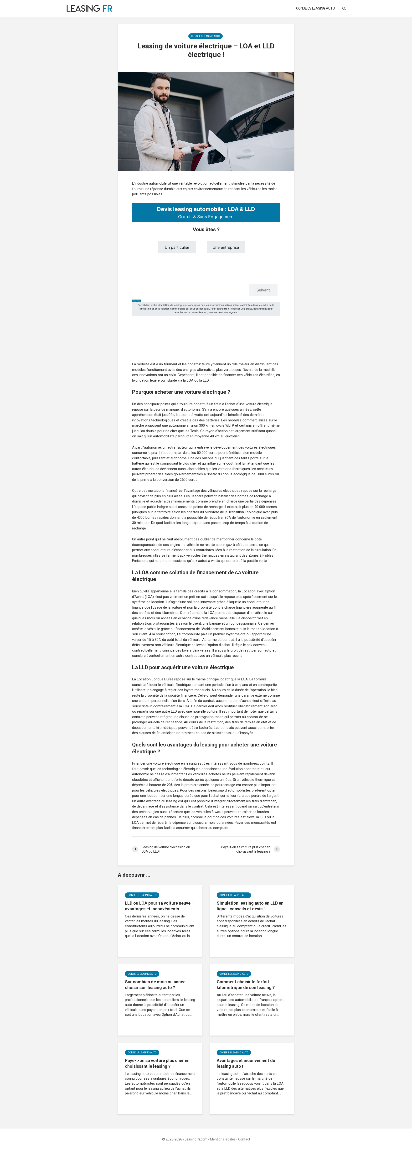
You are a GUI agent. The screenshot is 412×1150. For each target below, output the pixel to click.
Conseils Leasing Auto (315, 8)
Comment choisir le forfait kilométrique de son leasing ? (246, 984)
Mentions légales (223, 1139)
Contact (244, 1139)
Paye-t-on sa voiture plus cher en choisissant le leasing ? (157, 1063)
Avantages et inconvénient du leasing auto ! (246, 1063)
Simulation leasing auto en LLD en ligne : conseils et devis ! (250, 906)
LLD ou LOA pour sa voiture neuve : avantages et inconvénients (159, 906)
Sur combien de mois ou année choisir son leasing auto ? (155, 984)
